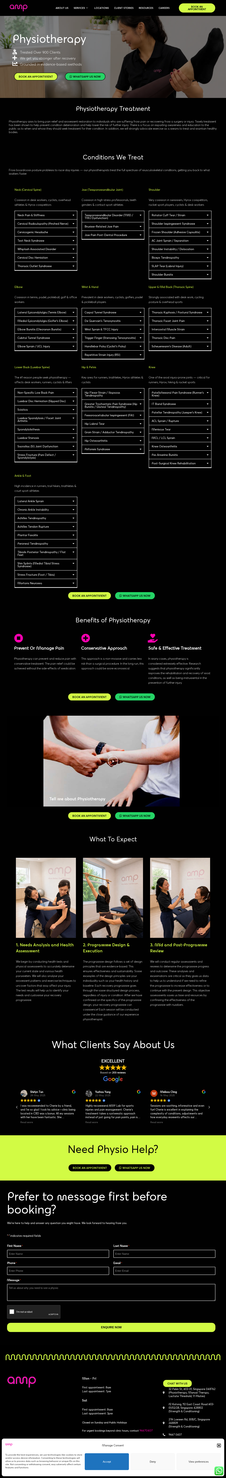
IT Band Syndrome (164, 404)
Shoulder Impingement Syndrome (173, 223)
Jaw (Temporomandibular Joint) (102, 189)
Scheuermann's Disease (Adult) (171, 346)
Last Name (121, 1246)
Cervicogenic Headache (32, 232)
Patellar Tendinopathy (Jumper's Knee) (177, 412)
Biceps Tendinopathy (165, 257)
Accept (107, 1461)
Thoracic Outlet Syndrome (34, 266)
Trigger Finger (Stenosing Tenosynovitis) (110, 338)
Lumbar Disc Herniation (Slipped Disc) (41, 401)
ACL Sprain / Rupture (165, 421)
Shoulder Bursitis (162, 274)
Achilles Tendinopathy (31, 518)
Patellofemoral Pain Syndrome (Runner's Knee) (178, 394)
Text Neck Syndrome (30, 240)
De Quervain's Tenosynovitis (103, 321)
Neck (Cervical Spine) (27, 189)
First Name (15, 1246)
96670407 (146, 1430)
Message (14, 1280)
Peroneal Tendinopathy (32, 543)
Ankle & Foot (22, 475)
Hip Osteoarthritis (96, 440)
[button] (219, 1445)
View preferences (199, 1461)
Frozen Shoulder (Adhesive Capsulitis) (176, 232)
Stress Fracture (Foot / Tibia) (36, 574)
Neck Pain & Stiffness (31, 215)
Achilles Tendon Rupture (33, 526)
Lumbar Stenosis (28, 438)
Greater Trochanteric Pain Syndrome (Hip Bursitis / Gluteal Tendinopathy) (111, 405)
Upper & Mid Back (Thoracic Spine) (171, 287)
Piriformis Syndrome (97, 449)
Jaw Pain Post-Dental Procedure (106, 235)
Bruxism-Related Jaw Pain (102, 226)
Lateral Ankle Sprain (30, 501)
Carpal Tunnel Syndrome (100, 312)
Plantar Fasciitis (27, 535)
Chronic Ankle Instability (33, 509)
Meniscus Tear (161, 429)
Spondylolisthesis (28, 429)
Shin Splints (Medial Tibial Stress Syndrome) (38, 565)
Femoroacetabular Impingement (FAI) (109, 415)
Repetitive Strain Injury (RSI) (102, 355)
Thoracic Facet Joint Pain (168, 321)
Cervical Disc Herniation (32, 257)
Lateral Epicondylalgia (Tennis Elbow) (41, 312)
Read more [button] (26, 1122)
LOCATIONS (101, 8)
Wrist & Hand (90, 287)
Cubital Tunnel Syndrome (33, 338)
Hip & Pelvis (89, 367)
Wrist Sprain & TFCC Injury (101, 329)
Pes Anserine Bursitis (165, 455)
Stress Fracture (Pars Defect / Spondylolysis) (36, 456)
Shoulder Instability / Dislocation (173, 249)
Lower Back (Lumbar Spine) (32, 367)
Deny (153, 1461)
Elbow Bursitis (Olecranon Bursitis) (39, 329)
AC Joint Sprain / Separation (170, 240)
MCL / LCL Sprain (163, 438)
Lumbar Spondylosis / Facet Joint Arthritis (39, 419)
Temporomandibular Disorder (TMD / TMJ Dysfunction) (109, 216)
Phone (12, 1263)
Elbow (18, 287)
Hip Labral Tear (95, 423)
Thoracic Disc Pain (163, 338)
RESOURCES (146, 8)
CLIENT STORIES (123, 8)
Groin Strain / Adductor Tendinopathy (109, 432)
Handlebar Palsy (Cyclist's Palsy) (105, 346)
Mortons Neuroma (29, 583)
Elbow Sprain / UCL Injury (33, 346)
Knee (152, 367)
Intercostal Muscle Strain (168, 329)
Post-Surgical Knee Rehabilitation (174, 463)
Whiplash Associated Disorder (36, 249)
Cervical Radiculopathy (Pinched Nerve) (42, 223)
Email (117, 1263)
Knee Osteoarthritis (164, 446)
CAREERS (164, 8)
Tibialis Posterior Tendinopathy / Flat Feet (41, 553)
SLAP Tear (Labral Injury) (167, 266)
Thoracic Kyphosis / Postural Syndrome (177, 312)
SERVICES (79, 8)
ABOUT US (62, 8)
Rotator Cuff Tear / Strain (168, 215)
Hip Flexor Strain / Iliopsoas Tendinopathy (102, 394)
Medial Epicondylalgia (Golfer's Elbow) (42, 321)
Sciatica (22, 409)
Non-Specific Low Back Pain (35, 392)
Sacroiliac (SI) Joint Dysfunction (37, 446)
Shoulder (154, 189)
